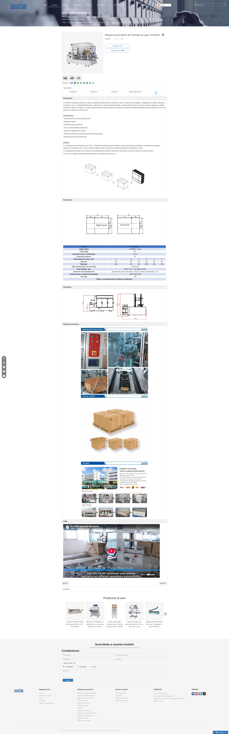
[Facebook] (193, 693)
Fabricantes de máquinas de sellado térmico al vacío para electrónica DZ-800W (94, 624)
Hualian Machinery (112, 730)
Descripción (73, 92)
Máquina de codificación (84, 710)
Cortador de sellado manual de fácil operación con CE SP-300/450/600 (75, 624)
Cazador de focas (82, 700)
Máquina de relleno (82, 718)
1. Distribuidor (68, 667)
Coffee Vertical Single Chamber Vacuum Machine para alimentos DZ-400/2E (114, 624)
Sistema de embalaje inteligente (86, 693)
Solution (104, 730)
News (119, 730)
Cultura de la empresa (45, 695)
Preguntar (116, 46)
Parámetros (94, 92)
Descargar (118, 695)
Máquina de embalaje (83, 703)
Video (156, 92)
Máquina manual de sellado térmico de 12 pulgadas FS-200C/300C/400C (154, 624)
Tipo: (64, 88)
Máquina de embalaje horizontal (86, 713)
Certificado (42, 700)
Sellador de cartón (82, 705)
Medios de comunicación (46, 703)
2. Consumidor (82, 667)
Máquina (79, 708)
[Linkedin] (200, 693)
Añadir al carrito (116, 50)
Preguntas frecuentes (121, 698)
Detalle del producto (135, 92)
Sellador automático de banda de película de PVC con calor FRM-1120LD (134, 624)
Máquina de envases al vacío (85, 698)
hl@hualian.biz (169, 696)
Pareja (41, 698)
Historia (41, 693)
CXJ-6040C (66, 589)
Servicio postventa (120, 693)
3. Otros (94, 667)
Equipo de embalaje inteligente (86, 695)
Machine (98, 730)
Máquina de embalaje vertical (85, 715)
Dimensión (114, 92)
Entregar (67, 680)
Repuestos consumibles (84, 720)
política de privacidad (121, 700)
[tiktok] (204, 693)
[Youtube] (196, 693)
